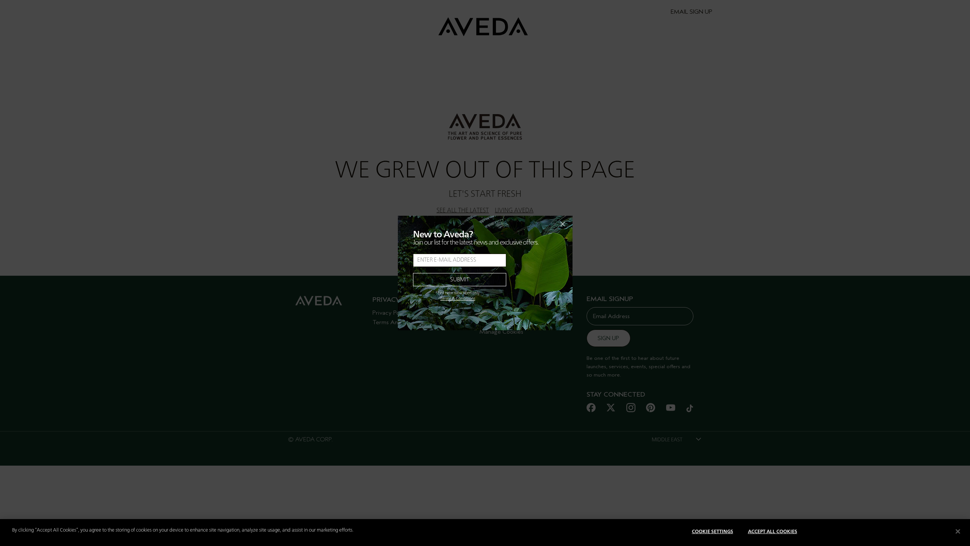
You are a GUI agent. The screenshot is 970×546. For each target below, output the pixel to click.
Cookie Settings (712, 531)
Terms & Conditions (457, 299)
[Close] (958, 531)
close (543, 224)
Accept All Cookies (772, 531)
